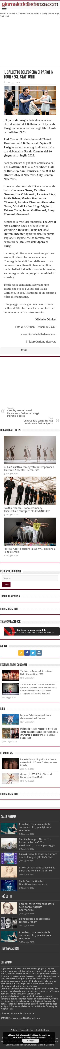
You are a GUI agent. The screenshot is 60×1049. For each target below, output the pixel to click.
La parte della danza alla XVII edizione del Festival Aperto (38, 421)
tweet (23, 350)
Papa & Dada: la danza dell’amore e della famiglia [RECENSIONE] (38, 856)
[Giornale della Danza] (30, 4)
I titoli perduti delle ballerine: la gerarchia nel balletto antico (37, 869)
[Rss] (21, 653)
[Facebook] (27, 653)
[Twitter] (33, 653)
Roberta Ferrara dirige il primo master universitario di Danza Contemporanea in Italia (38, 762)
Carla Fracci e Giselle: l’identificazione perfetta (33, 883)
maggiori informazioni (36, 1037)
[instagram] (39, 653)
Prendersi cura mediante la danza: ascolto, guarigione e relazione (35, 827)
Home (3, 13)
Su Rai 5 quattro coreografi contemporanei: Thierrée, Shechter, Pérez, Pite (29, 469)
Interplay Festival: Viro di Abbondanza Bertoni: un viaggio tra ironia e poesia (23, 412)
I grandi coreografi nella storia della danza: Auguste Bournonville (36, 906)
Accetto (30, 1040)
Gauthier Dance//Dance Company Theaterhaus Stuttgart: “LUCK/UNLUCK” (27, 510)
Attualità (13, 13)
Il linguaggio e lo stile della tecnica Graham (34, 920)
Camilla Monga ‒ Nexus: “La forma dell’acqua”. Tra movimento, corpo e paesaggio (37, 842)
